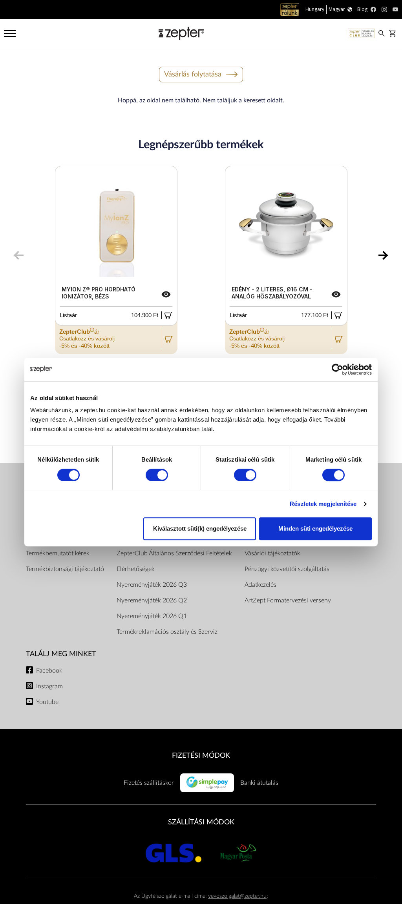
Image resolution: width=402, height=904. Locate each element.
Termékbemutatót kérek (58, 553)
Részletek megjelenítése (323, 503)
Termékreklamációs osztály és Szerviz (167, 632)
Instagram (49, 686)
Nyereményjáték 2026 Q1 (152, 616)
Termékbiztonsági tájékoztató (65, 569)
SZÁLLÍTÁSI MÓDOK (201, 822)
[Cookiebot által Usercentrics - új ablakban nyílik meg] (337, 369)
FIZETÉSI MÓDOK (201, 755)
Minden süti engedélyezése (315, 528)
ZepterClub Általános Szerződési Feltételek (174, 553)
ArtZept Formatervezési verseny (288, 600)
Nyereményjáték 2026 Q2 (152, 600)
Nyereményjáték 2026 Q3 (152, 585)
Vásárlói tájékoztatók (272, 553)
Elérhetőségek (136, 569)
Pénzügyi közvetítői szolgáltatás (287, 569)
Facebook (49, 671)
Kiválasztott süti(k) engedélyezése (200, 528)
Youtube (47, 702)
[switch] (157, 475)
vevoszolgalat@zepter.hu (237, 896)
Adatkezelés (260, 585)
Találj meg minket (61, 654)
